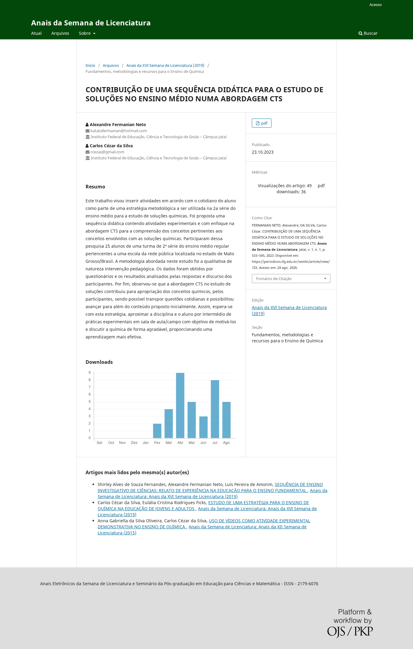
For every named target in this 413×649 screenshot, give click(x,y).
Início (90, 65)
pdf (263, 123)
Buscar (370, 33)
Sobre (85, 33)
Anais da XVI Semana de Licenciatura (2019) (165, 65)
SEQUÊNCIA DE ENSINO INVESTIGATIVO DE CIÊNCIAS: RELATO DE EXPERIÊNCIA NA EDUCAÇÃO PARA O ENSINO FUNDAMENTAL (210, 487)
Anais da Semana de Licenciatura (91, 23)
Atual (36, 33)
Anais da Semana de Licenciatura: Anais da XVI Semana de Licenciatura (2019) (212, 493)
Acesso (375, 4)
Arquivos (60, 33)
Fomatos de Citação (274, 278)
